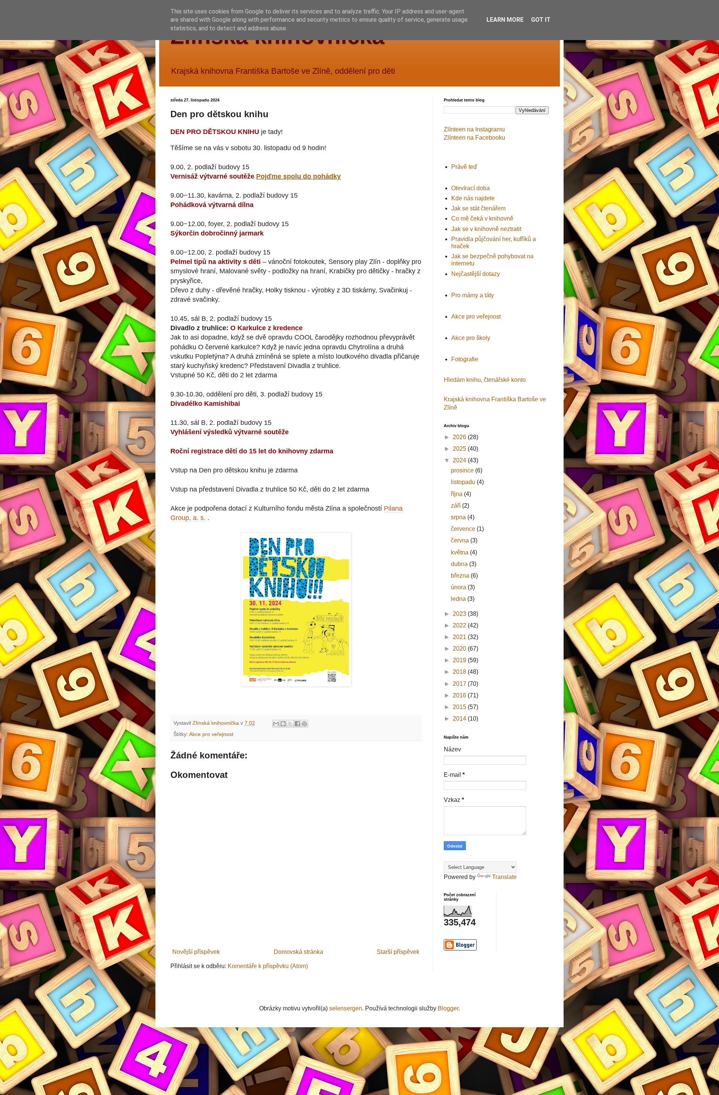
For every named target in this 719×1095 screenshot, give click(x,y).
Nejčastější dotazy (475, 274)
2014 (460, 718)
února (459, 587)
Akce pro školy (470, 338)
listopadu (464, 482)
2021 (460, 637)
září (456, 505)
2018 (460, 672)
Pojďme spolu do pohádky (298, 176)
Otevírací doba (470, 188)
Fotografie (464, 359)
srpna (459, 517)
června (460, 540)
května (460, 552)
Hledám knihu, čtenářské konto (485, 380)
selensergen (345, 1008)
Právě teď (464, 167)
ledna (459, 599)
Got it (540, 19)
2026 (460, 437)
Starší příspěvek (398, 952)
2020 (460, 648)
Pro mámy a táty (472, 295)
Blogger (448, 1008)
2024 (460, 460)
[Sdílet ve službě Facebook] (297, 723)
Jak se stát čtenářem (478, 208)
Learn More (505, 19)
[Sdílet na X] (290, 723)
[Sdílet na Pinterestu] (304, 723)
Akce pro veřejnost (211, 734)
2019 (460, 660)
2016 (460, 695)
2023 (460, 614)
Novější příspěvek (196, 952)
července (464, 529)
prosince (463, 470)
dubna (460, 564)
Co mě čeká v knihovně (482, 218)
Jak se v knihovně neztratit (486, 229)
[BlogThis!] (283, 723)
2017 (460, 684)
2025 (460, 448)
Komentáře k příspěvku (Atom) (268, 966)
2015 (460, 707)
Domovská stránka (298, 952)
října (457, 494)
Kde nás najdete (473, 198)
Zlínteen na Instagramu (474, 129)
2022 (460, 625)
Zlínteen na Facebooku (474, 137)
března (461, 575)
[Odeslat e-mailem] (276, 723)
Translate (504, 877)
